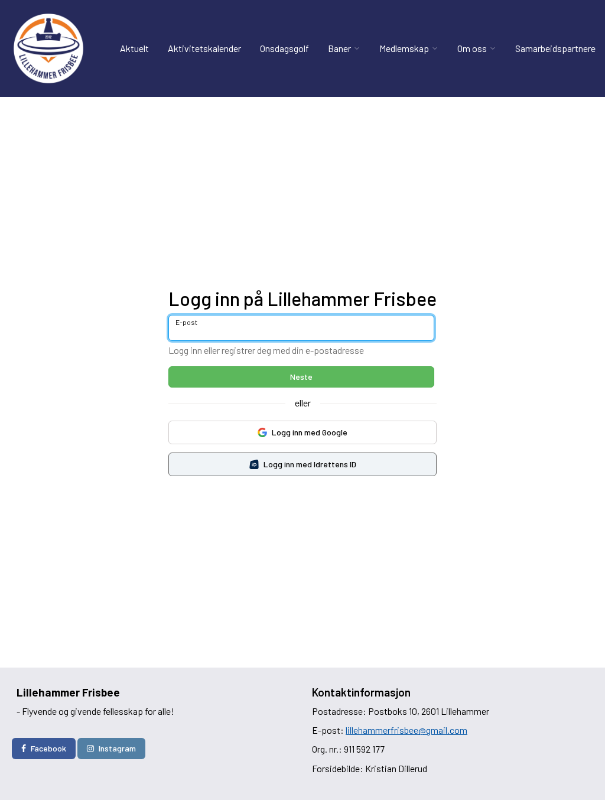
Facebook (48, 748)
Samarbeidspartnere (555, 48)
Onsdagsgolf (284, 48)
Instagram (117, 748)
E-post (186, 322)
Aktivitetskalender (204, 48)
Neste (301, 377)
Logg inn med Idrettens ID (310, 464)
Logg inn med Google (309, 432)
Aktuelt (134, 48)
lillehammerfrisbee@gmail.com (406, 730)
